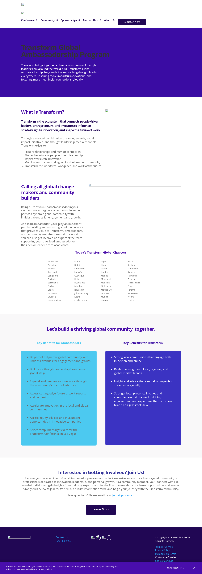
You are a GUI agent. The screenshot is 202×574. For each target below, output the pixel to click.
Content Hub (90, 20)
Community (48, 20)
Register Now (132, 22)
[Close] (194, 567)
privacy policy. (45, 569)
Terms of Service (164, 546)
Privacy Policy (162, 550)
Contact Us (62, 537)
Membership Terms (165, 553)
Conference (27, 20)
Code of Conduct (164, 560)
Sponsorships (69, 20)
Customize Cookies (165, 557)
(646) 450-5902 (63, 540)
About (107, 20)
